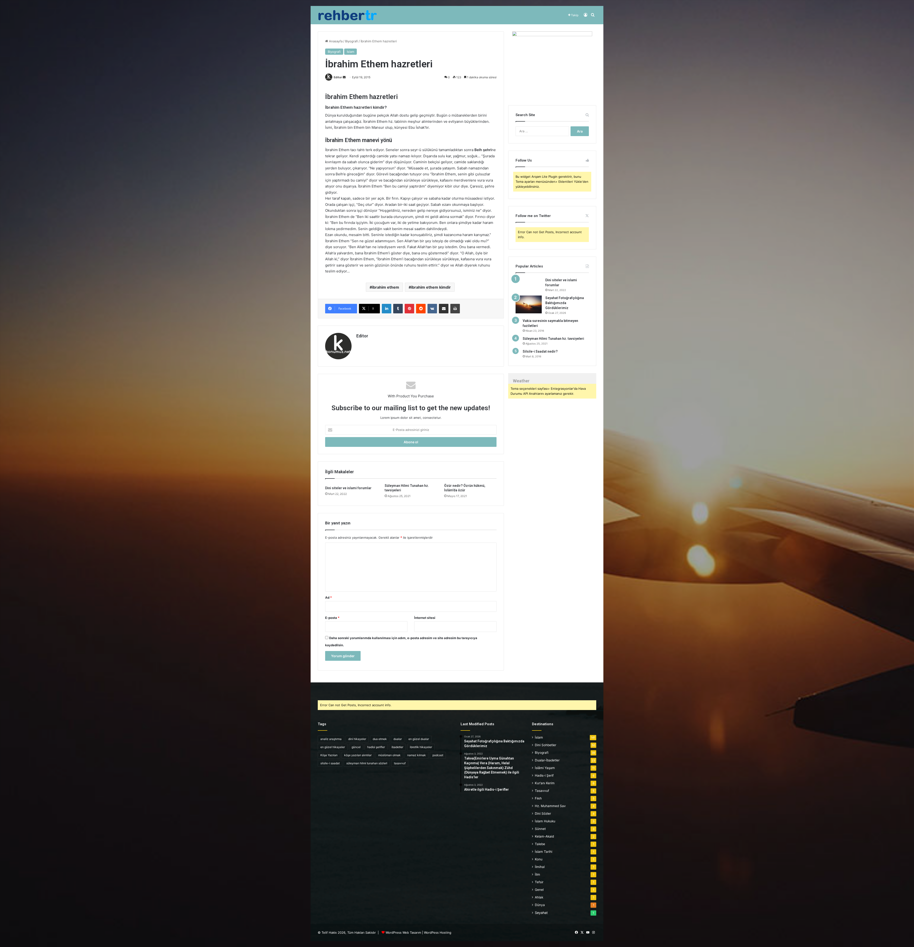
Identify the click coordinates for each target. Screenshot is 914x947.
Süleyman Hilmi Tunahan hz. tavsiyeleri (553, 338)
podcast (437, 755)
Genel (539, 890)
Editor (338, 77)
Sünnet (540, 829)
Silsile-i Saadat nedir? (540, 351)
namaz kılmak (416, 755)
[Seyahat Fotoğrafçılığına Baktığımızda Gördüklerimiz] (529, 304)
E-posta (332, 618)
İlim (537, 874)
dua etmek (380, 739)
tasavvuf (400, 763)
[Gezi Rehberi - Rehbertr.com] (347, 15)
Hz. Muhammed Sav (550, 806)
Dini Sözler (543, 813)
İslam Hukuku (545, 821)
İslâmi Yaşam (545, 768)
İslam (350, 52)
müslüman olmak (389, 755)
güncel (356, 747)
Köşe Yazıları (329, 755)
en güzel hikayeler (332, 747)
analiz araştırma (331, 739)
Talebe (540, 844)
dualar (397, 739)
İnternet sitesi (424, 618)
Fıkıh (538, 798)
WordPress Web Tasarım (403, 932)
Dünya (540, 905)
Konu (538, 859)
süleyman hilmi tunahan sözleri (366, 763)
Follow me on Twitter (533, 216)
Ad (328, 597)
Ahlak (539, 897)
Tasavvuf (542, 791)
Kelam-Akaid (544, 836)
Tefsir (539, 882)
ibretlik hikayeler (421, 747)
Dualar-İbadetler (547, 760)
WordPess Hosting (437, 932)
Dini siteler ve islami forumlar (348, 488)
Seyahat (541, 913)
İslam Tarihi (543, 851)
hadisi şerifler (376, 747)
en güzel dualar (418, 739)
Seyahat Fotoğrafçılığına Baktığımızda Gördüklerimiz (564, 303)
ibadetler (397, 747)
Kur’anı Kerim (545, 783)
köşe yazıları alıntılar (358, 755)
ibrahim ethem (385, 287)
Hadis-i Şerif (544, 775)
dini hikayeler (357, 739)
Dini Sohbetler (545, 745)
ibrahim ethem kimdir (431, 287)
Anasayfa (335, 41)
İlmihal (540, 867)
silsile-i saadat (330, 763)
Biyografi (351, 41)
